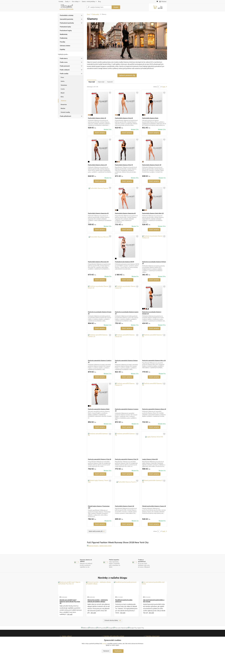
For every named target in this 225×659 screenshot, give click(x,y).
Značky (67, 1)
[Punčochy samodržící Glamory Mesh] (100, 394)
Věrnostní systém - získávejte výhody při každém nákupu (97, 600)
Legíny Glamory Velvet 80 (150, 459)
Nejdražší (110, 82)
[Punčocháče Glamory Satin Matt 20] (154, 199)
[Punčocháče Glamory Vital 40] (127, 103)
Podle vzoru (64, 62)
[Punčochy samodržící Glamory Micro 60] (154, 346)
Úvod (88, 14)
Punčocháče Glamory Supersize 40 (125, 213)
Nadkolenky (63, 34)
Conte (63, 89)
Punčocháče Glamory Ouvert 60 (124, 506)
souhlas (104, 643)
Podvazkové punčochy (67, 23)
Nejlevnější (101, 82)
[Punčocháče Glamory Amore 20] (100, 150)
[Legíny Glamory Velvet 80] (154, 445)
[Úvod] (71, 7)
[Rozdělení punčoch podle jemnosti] (126, 588)
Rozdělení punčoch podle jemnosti (123, 600)
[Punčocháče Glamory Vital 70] (127, 150)
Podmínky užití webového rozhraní (113, 636)
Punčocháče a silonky (66, 15)
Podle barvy (64, 58)
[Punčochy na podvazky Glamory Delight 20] (154, 297)
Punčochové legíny (66, 30)
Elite (62, 97)
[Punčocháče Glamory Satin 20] (100, 103)
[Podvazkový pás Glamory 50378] (127, 247)
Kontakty (61, 1)
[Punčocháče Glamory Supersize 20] (100, 199)
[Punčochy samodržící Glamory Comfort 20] (100, 346)
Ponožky (62, 42)
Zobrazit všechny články (111, 620)
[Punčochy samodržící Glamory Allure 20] (154, 394)
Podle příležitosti (65, 116)
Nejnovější (92, 82)
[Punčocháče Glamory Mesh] (154, 103)
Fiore (62, 77)
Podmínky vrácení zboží (152, 636)
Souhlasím (118, 651)
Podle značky (64, 73)
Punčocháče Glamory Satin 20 (97, 118)
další (164, 87)
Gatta (62, 81)
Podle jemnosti (65, 66)
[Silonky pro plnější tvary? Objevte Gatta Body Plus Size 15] (70, 588)
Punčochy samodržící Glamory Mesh (98, 409)
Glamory (63, 100)
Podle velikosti (65, 70)
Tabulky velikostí (67, 636)
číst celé (69, 614)
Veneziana (64, 85)
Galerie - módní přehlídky (88, 1)
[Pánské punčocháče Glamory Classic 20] (154, 491)
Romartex (64, 104)
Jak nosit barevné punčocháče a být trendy (153, 600)
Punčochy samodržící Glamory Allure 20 (154, 409)
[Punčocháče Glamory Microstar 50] (100, 247)
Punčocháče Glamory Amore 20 (97, 165)
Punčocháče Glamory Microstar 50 (98, 262)
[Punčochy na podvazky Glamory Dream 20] (100, 297)
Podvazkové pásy (65, 27)
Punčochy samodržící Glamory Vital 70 (126, 459)
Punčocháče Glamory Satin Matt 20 (152, 213)
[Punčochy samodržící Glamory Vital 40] (100, 445)
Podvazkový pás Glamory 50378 (124, 262)
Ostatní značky (65, 112)
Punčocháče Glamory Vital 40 (124, 118)
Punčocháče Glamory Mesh (150, 118)
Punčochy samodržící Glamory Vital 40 (99, 459)
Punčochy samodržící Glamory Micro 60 (154, 360)
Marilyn (63, 108)
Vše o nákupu (75, 1)
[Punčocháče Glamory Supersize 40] (127, 199)
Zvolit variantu (100, 133)
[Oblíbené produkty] (157, 1)
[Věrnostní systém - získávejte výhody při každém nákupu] (98, 588)
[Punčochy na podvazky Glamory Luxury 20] (127, 297)
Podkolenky (63, 38)
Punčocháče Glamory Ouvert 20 (151, 165)
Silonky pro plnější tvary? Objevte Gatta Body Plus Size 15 (70, 601)
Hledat (115, 7)
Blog (99, 1)
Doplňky (62, 49)
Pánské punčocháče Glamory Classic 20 (154, 506)
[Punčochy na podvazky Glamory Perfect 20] (154, 247)
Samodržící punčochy (66, 19)
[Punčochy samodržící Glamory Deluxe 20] (127, 346)
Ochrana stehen (65, 46)
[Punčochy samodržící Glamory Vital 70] (127, 445)
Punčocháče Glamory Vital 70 (124, 165)
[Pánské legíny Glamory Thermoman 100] (100, 491)
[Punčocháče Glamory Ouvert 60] (127, 491)
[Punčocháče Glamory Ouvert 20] (154, 150)
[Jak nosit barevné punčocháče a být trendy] (154, 588)
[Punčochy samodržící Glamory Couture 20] (127, 394)
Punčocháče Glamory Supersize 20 (98, 213)
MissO (62, 93)
